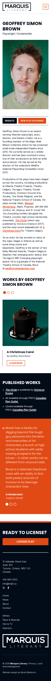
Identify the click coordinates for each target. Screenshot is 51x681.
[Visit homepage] (17, 7)
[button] (4, 292)
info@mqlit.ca (9, 583)
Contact (7, 608)
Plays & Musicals (11, 619)
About (6, 603)
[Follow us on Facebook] (8, 588)
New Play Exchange (32, 120)
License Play (25, 541)
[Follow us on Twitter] (4, 588)
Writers (6, 615)
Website (9, 120)
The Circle (21, 220)
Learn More (16, 363)
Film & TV (7, 624)
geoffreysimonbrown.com (20, 268)
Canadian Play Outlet (24, 409)
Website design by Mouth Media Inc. (20, 672)
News (5, 599)
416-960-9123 (10, 579)
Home (6, 595)
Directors (7, 628)
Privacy (32, 663)
